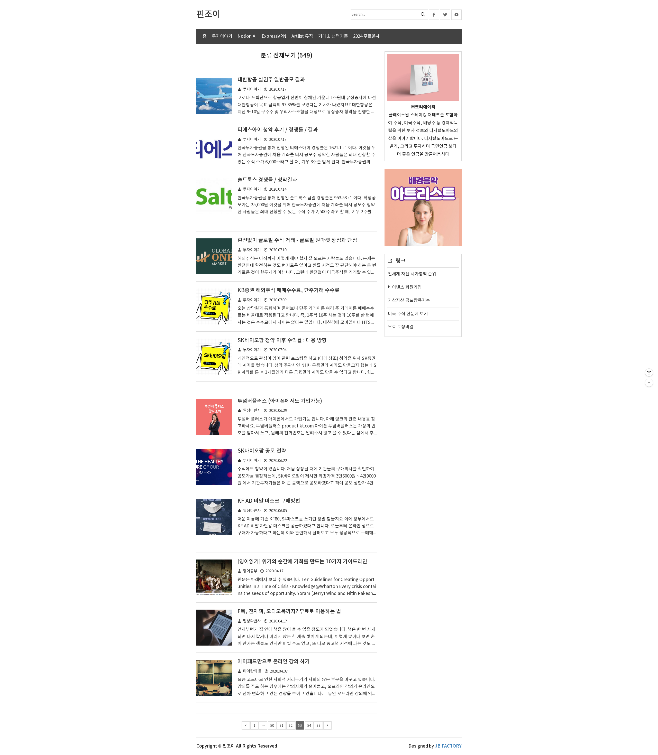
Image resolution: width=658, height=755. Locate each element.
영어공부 (250, 571)
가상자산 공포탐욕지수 (409, 300)
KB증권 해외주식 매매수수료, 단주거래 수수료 (288, 290)
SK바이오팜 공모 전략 (261, 451)
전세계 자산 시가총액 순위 (412, 274)
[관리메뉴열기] (649, 372)
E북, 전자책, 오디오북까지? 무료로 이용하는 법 (289, 612)
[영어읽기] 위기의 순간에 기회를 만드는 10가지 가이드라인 (302, 562)
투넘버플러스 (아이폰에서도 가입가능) (279, 401)
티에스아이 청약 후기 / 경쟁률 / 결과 (277, 130)
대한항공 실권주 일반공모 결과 (271, 80)
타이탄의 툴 (252, 671)
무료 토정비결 (401, 327)
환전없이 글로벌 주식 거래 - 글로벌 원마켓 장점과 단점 (297, 240)
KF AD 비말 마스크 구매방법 (268, 501)
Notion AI (247, 36)
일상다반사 (252, 410)
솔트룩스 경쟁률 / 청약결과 (267, 180)
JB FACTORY (448, 746)
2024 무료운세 (366, 36)
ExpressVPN (274, 36)
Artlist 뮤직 (302, 36)
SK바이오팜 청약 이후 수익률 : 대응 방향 (282, 341)
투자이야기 (222, 36)
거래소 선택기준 (333, 36)
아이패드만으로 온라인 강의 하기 (273, 662)
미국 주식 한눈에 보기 (408, 313)
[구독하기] (649, 383)
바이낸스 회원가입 (405, 287)
